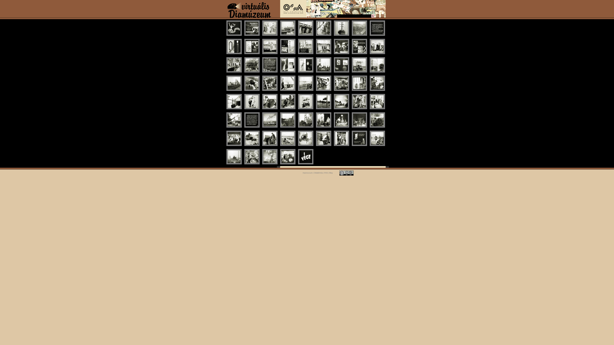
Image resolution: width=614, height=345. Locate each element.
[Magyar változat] (377, 17)
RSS (326, 173)
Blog (331, 173)
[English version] (382, 17)
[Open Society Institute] (293, 17)
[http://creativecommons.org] (346, 173)
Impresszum (307, 173)
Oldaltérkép (318, 173)
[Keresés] (372, 17)
